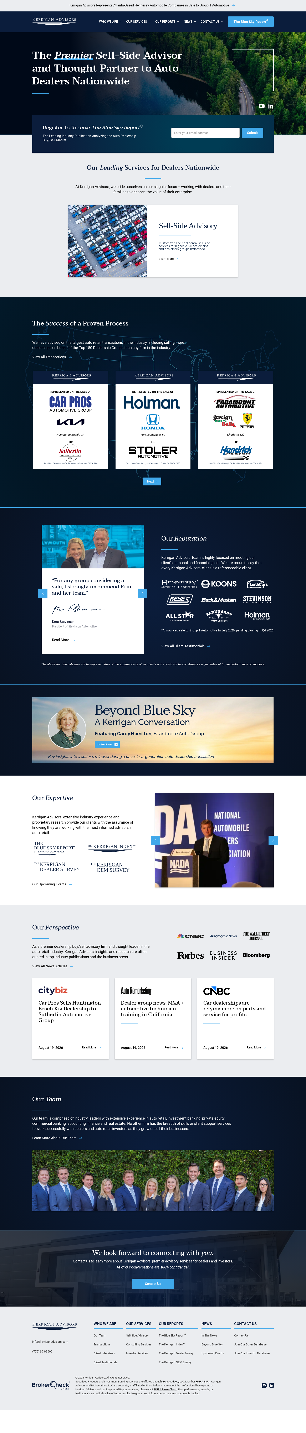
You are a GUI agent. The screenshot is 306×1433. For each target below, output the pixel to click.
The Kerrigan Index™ (172, 1344)
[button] (108, 22)
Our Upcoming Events (49, 884)
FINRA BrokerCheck (165, 1389)
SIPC (207, 1381)
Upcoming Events (213, 1353)
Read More (60, 641)
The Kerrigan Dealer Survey (176, 1353)
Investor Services (137, 1353)
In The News (209, 1335)
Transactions (102, 1344)
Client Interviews (104, 1353)
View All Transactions (49, 357)
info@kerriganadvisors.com (50, 1341)
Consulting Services (138, 1344)
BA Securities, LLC (173, 1381)
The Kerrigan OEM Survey (175, 1362)
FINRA (199, 1381)
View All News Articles (49, 966)
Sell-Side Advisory (137, 1335)
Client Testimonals (105, 1362)
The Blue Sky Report (251, 21)
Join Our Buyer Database (250, 1344)
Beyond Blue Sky (212, 1344)
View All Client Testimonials (183, 646)
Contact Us (153, 1284)
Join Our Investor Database (252, 1353)
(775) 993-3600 (42, 1351)
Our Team (100, 1335)
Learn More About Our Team (54, 1138)
